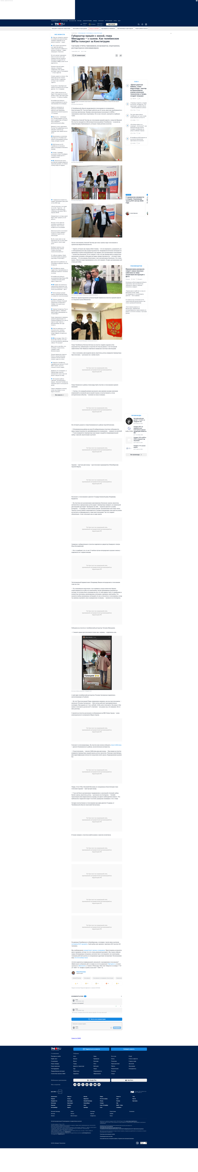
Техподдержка (55, 1068)
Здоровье (76, 1073)
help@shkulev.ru (61, 1134)
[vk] (78, 1084)
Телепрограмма (87, 20)
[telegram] (74, 1084)
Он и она (113, 1056)
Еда (74, 1068)
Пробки (92, 24)
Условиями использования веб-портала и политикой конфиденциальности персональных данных (122, 1128)
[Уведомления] (142, 24)
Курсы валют (108, 20)
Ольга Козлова (81, 972)
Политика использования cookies (107, 1134)
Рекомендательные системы (106, 1136)
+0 (116, 1006)
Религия (113, 1071)
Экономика (132, 1066)
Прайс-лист (54, 1058)
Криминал (96, 1058)
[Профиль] (146, 24)
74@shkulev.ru (68, 1131)
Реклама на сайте (56, 1056)
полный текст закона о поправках (94, 950)
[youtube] (95, 1084)
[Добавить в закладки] (116, 55)
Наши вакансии (55, 1066)
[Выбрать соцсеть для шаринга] (120, 55)
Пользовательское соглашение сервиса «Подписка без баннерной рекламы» (117, 1138)
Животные (76, 1071)
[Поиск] (138, 24)
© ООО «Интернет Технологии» (58, 1143)
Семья (113, 1073)
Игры (115, 20)
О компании (54, 1061)
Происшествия (115, 1063)
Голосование (87, 978)
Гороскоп (101, 20)
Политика (114, 1061)
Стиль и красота (133, 1058)
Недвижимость (55, 20)
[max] (86, 1084)
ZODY (119, 20)
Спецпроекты (132, 1068)
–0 (120, 1006)
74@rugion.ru (112, 964)
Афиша (95, 20)
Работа (113, 1066)
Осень (113, 1058)
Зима (95, 1056)
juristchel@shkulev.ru (86, 1132)
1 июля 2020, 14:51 (75, 51)
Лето (95, 1063)
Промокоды (64, 20)
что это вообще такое (81, 957)
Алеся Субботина (116, 745)
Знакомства (72, 20)
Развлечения (114, 1068)
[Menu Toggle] (52, 24)
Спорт (130, 1056)
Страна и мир (132, 1061)
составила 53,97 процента (79, 944)
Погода (79, 20)
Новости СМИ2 (76, 1038)
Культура (96, 1061)
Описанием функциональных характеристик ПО (110, 1127)
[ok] (82, 1084)
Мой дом (96, 1066)
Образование (97, 1073)
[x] (91, 1084)
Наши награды (55, 1063)
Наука (95, 1068)
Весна (75, 1061)
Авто (74, 1056)
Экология (131, 1063)
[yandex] (99, 1084)
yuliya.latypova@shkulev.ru (131, 1121)
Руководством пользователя (106, 1126)
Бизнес (75, 1058)
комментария (80, 55)
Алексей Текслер (77, 978)
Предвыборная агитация (58, 1071)
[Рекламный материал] (111, 24)
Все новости (60, 34)
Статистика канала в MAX (58, 1073)
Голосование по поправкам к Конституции (103, 978)
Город (74, 1063)
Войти (77, 1028)
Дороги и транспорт (78, 1066)
